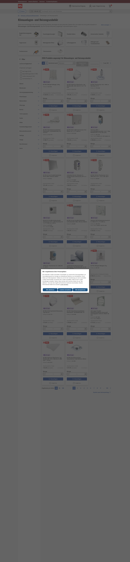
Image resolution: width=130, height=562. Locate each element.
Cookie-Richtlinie (64, 284)
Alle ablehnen (50, 290)
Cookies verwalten (65, 290)
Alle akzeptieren (80, 290)
